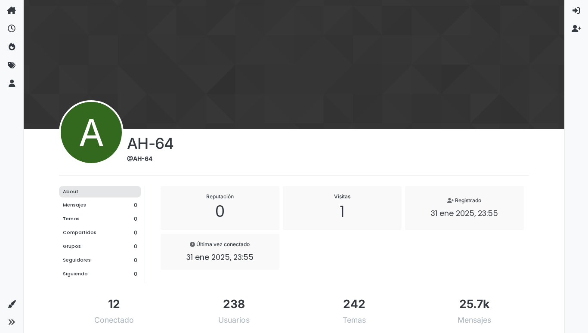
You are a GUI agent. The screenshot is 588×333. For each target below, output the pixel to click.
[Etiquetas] (11, 65)
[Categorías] (11, 10)
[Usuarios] (11, 84)
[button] (11, 304)
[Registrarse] (576, 29)
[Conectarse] (576, 10)
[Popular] (11, 47)
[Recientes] (11, 29)
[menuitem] (576, 10)
